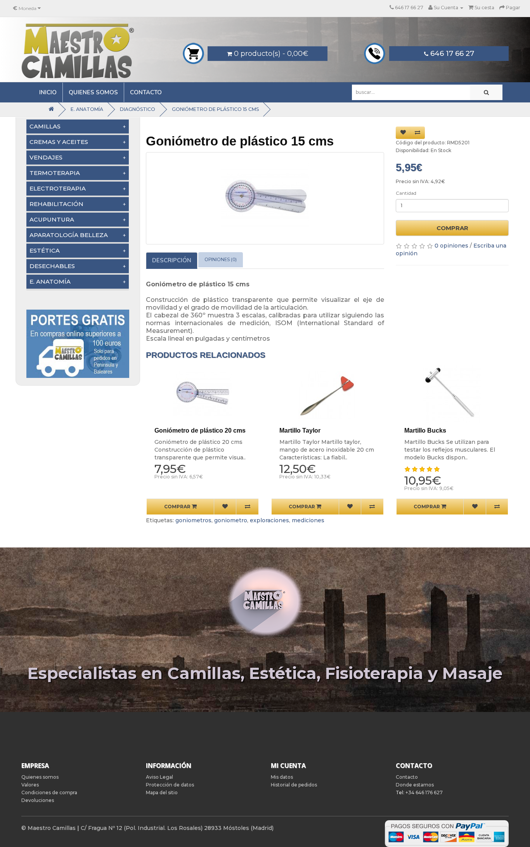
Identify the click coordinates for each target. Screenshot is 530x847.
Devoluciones (37, 800)
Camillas (45, 126)
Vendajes (45, 157)
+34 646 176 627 (424, 792)
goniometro (230, 520)
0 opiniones (451, 245)
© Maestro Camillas (48, 827)
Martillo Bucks (425, 430)
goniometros (193, 520)
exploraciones (269, 520)
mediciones (308, 520)
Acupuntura (51, 219)
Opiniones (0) (220, 259)
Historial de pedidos (294, 785)
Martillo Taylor (299, 430)
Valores (30, 785)
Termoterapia (54, 173)
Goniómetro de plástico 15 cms (215, 109)
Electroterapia (57, 188)
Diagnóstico (137, 109)
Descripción (171, 260)
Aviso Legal (159, 777)
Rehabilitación (56, 204)
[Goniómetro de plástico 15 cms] (265, 198)
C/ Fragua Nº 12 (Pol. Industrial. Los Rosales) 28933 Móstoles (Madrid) (177, 827)
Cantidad (406, 193)
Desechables (52, 266)
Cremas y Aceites (58, 141)
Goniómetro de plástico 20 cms (200, 430)
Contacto (146, 92)
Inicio (48, 92)
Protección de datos (170, 785)
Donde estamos (415, 785)
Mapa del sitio (162, 792)
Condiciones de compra (49, 792)
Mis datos (282, 777)
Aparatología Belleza (68, 235)
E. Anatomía (87, 109)
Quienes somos (93, 92)
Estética (44, 250)
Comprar (452, 228)
